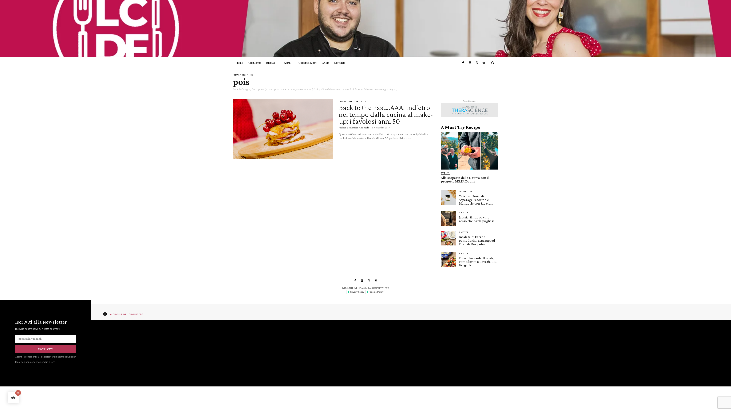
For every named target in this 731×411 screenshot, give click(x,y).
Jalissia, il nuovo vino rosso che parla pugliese (477, 219)
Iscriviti (46, 349)
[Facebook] (463, 62)
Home (236, 74)
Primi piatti (467, 191)
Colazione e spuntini (353, 101)
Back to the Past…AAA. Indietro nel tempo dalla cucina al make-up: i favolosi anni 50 (386, 114)
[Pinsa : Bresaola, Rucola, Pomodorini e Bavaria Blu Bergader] (448, 259)
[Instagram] (470, 62)
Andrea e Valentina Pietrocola (354, 127)
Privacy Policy (357, 292)
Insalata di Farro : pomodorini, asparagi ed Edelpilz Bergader (477, 240)
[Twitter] (476, 62)
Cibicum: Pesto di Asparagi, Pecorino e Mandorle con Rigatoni (476, 199)
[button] (492, 62)
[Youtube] (483, 62)
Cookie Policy (376, 292)
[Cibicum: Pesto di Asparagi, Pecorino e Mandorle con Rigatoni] (448, 197)
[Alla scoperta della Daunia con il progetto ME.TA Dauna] (469, 151)
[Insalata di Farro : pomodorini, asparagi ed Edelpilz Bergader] (448, 238)
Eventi (445, 173)
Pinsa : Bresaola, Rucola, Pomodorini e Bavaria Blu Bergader (478, 261)
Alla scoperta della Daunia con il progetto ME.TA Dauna (465, 179)
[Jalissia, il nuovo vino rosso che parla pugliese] (448, 218)
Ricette (464, 212)
